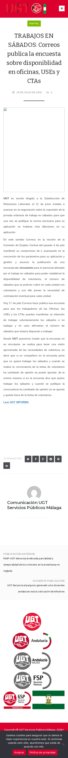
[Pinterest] (58, 459)
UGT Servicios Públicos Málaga (37, 729)
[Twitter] (28, 459)
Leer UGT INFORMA (16, 402)
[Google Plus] (43, 459)
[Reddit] (50, 459)
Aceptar (19, 752)
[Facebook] (35, 459)
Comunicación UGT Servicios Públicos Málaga (34, 505)
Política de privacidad (43, 752)
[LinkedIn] (6, 465)
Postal (34, 23)
